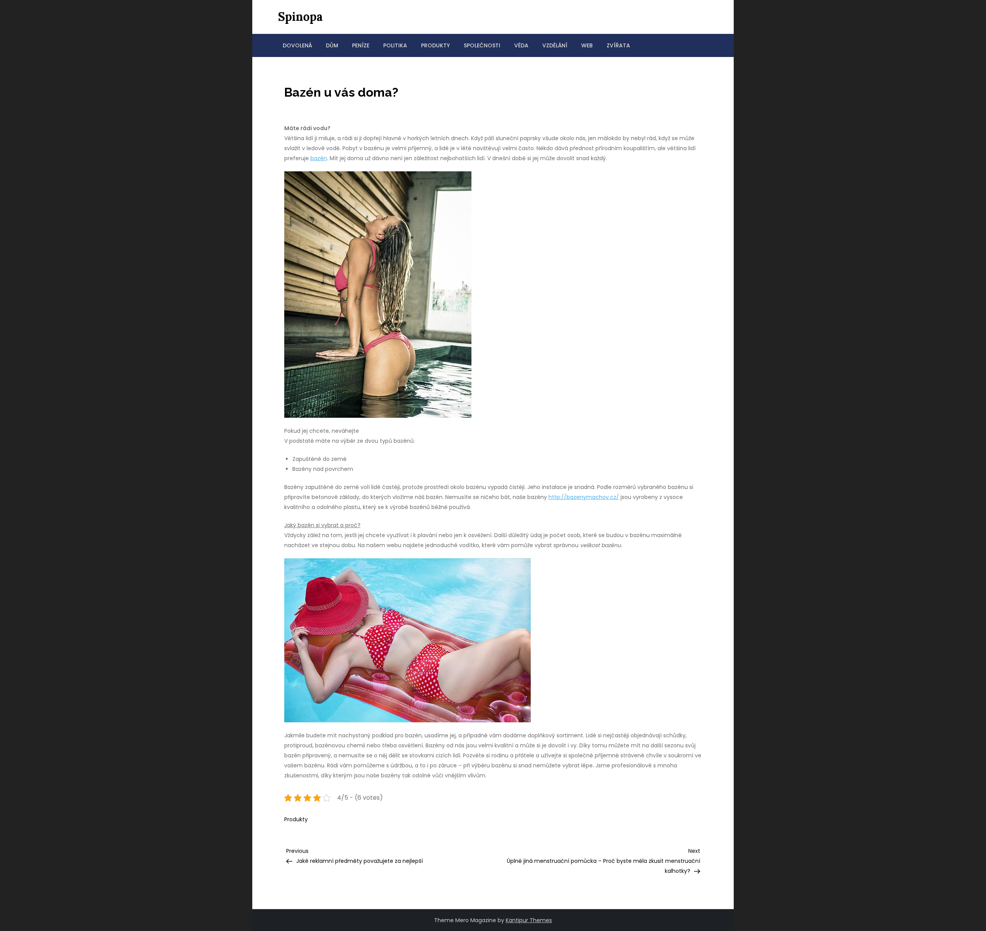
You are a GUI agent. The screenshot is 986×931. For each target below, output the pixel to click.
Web (587, 45)
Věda (521, 45)
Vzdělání (554, 45)
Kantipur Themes (529, 920)
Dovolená (297, 45)
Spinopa (300, 16)
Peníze (360, 45)
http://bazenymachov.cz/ (583, 497)
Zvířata (618, 45)
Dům (332, 45)
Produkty (435, 45)
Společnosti (482, 45)
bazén (318, 158)
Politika (395, 45)
